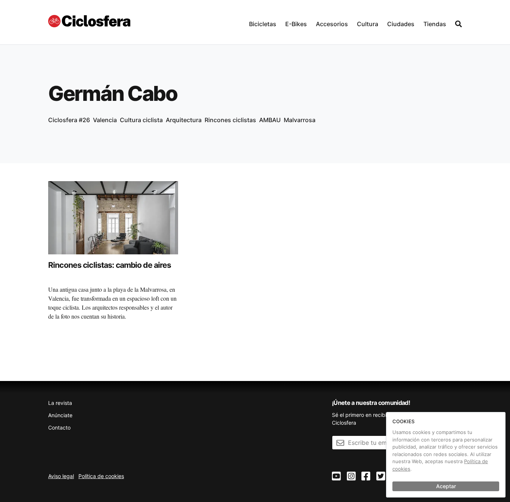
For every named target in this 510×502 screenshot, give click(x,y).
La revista (60, 403)
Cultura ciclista (141, 120)
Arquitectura (184, 120)
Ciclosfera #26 (69, 120)
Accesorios (332, 24)
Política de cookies (101, 476)
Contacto (59, 427)
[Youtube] (336, 476)
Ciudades (400, 24)
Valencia (105, 120)
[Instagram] (351, 476)
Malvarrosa (299, 120)
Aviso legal (61, 476)
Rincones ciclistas (230, 120)
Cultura (367, 24)
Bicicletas (262, 24)
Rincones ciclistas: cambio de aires (109, 265)
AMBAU (270, 120)
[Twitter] (380, 476)
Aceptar (446, 486)
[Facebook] (365, 476)
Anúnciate (60, 415)
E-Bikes (296, 24)
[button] (262, 22)
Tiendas (434, 24)
